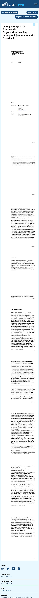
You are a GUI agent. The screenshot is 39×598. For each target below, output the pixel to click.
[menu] (35, 4)
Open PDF (31, 12)
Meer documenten (11, 12)
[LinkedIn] (14, 569)
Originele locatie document (25, 17)
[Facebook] (20, 569)
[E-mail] (3, 569)
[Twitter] (9, 569)
